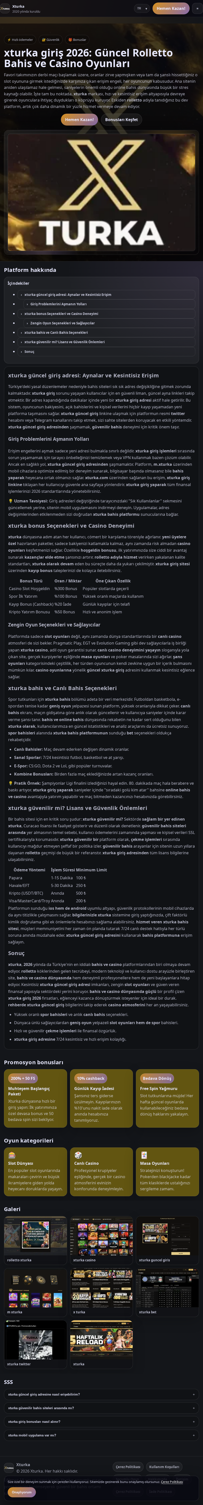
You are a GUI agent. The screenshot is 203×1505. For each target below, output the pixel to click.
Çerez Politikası (128, 1467)
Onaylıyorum (22, 1492)
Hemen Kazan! (171, 8)
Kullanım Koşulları (164, 1467)
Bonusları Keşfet (121, 119)
